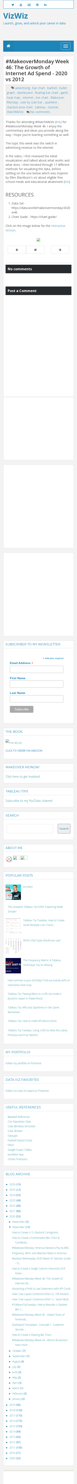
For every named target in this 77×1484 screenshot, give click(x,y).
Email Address (21, 663)
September (19, 1356)
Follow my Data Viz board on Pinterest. (27, 1091)
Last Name (17, 693)
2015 (12, 1426)
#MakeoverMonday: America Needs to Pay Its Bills (40, 1248)
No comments (40, 112)
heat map (14, 98)
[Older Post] (60, 250)
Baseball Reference (19, 1117)
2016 (12, 1421)
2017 (12, 1415)
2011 (12, 1447)
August (16, 1361)
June (15, 1372)
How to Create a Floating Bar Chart (31, 1335)
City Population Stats (19, 1121)
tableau (40, 107)
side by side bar (31, 102)
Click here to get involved (23, 776)
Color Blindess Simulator (22, 1126)
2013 (12, 1437)
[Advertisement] (38, 426)
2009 (12, 1458)
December (18, 1222)
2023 (12, 1200)
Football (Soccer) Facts (20, 1140)
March (16, 1388)
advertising (23, 88)
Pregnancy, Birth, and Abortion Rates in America (39, 1253)
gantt (65, 93)
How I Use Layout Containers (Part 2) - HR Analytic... (41, 1294)
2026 (12, 1184)
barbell (52, 88)
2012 (12, 1442)
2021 (12, 1211)
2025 (12, 1190)
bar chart (39, 88)
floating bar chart (47, 93)
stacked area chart (20, 107)
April (15, 1383)
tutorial (53, 107)
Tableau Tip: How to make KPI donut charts (32, 1021)
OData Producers (17, 1159)
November (18, 1227)
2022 (12, 1206)
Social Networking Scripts (24, 1479)
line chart (42, 98)
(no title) (27, 887)
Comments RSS (58, 1479)
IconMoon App (16, 1154)
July (14, 1367)
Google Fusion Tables (20, 1150)
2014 (12, 1431)
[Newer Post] (17, 250)
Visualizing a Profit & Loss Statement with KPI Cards (41, 1288)
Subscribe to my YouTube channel (29, 801)
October (17, 1351)
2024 (12, 1195)
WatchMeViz (15, 112)
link (58, 122)
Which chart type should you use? (42, 940)
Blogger (44, 1475)
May (15, 1377)
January (17, 1399)
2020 (12, 1216)
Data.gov (13, 1135)
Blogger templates (60, 1475)
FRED (11, 1145)
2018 (12, 1410)
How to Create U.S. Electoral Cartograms (35, 1232)
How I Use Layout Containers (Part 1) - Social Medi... (41, 1299)
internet (28, 98)
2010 (12, 1453)
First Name (17, 678)
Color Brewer (15, 1131)
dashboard (25, 93)
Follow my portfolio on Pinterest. (24, 1063)
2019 (12, 1405)
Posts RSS (44, 1479)
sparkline (51, 102)
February (18, 1393)
